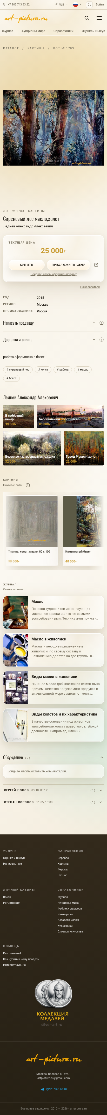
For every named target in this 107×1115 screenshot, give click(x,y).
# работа (63, 369)
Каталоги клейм (68, 920)
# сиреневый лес (17, 369)
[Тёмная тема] (89, 4)
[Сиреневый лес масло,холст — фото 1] (53, 128)
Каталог (11, 48)
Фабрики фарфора (70, 908)
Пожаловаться (90, 287)
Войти (100, 4)
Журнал (7, 31)
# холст (43, 369)
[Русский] (77, 4)
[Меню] (99, 18)
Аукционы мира (33, 31)
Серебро (63, 858)
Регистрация (11, 903)
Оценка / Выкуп (93, 31)
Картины (36, 48)
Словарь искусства (70, 931)
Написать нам (12, 863)
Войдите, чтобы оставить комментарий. (37, 771)
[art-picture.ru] (26, 18)
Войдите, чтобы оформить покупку (54, 274)
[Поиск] (86, 18)
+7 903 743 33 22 (19, 4)
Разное (62, 875)
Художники (65, 926)
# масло (82, 369)
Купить (27, 264)
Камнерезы (65, 914)
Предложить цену (68, 264)
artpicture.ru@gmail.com (53, 1078)
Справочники (63, 31)
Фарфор (63, 869)
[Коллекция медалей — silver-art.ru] (53, 1002)
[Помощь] (96, 265)
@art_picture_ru (56, 1089)
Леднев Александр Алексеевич (28, 226)
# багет (11, 378)
